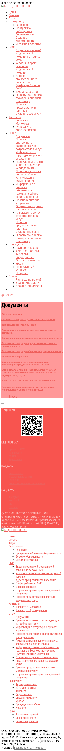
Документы (23, 136)
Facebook (14, 500)
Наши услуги (17, 244)
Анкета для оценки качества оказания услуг (28, 216)
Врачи (13, 276)
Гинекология (17, 21)
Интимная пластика (29, 43)
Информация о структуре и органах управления (29, 155)
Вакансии (14, 480)
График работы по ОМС (29, 583)
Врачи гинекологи (27, 282)
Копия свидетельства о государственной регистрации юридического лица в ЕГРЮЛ (25, 363)
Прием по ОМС (17, 449)
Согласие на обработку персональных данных (28, 319)
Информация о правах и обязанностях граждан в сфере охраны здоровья (27, 190)
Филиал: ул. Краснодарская (26, 128)
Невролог (22, 273)
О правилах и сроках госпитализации (29, 208)
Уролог (20, 263)
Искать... (7, 747)
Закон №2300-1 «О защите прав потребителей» (28, 380)
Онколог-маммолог (28, 260)
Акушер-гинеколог (28, 247)
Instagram (14, 497)
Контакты (15, 117)
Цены (12, 12)
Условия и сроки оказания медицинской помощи (26, 68)
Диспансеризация (27, 91)
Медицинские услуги (21, 476)
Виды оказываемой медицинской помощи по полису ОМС (28, 55)
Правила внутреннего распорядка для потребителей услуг (29, 144)
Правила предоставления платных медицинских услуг (35, 598)
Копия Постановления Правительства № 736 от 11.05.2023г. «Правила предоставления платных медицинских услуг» (28, 373)
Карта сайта (15, 459)
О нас (12, 133)
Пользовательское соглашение (27, 483)
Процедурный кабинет (25, 268)
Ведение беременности (25, 39)
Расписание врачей (29, 279)
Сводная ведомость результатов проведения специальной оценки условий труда (27, 388)
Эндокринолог (25, 257)
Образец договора (11, 314)
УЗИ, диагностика (27, 250)
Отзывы (14, 15)
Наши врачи (15, 452)
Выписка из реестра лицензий (18, 324)
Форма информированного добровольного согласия (32, 338)
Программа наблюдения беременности (25, 31)
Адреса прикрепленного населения (26, 79)
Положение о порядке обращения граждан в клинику (32, 351)
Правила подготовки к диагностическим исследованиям (29, 165)
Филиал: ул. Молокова (23, 122)
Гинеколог (22, 24)
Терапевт (22, 254)
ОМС (12, 47)
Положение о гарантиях (14, 356)
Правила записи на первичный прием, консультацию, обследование (28, 176)
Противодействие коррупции (27, 201)
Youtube (13, 507)
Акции (13, 18)
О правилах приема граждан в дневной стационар (29, 98)
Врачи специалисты (29, 285)
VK (10, 504)
